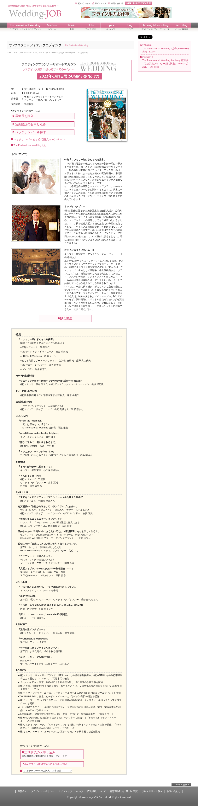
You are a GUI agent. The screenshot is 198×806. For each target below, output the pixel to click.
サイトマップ (65, 791)
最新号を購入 (24, 116)
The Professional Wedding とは (30, 145)
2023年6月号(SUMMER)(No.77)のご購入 (45, 763)
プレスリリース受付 (152, 791)
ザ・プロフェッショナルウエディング (31, 52)
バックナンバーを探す (30, 132)
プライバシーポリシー (42, 791)
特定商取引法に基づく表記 (124, 791)
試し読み (66, 318)
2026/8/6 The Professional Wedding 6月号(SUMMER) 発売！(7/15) (165, 48)
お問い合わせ (174, 791)
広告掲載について (96, 791)
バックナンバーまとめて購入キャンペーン (39, 139)
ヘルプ (79, 791)
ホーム (10, 52)
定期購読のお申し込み (30, 124)
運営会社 (22, 791)
